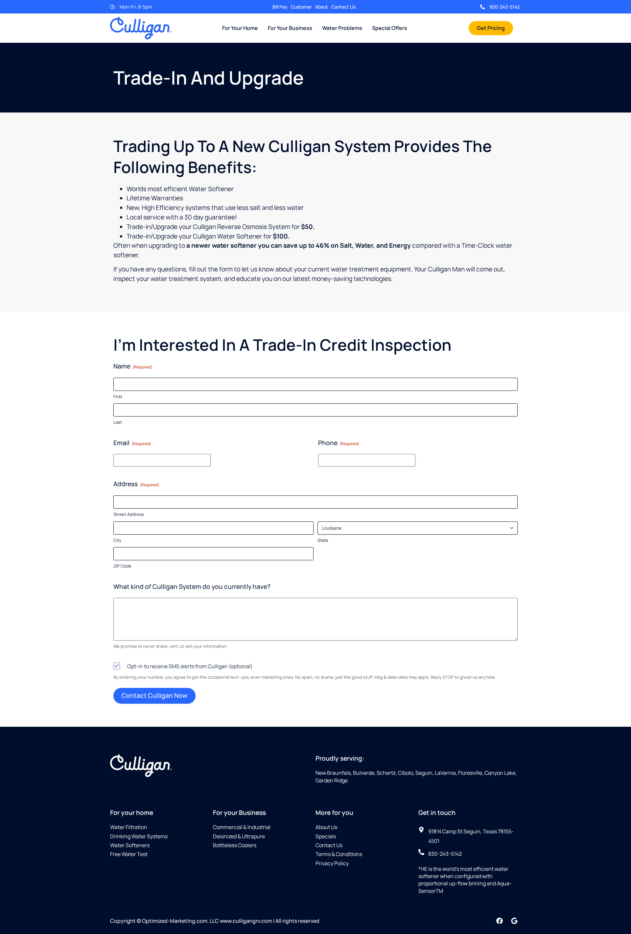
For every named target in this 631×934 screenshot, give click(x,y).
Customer (301, 7)
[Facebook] (499, 920)
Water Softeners (130, 845)
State (322, 540)
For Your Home (240, 28)
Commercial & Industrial (241, 827)
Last (117, 422)
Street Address (128, 514)
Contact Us (343, 7)
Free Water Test (129, 854)
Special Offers (389, 28)
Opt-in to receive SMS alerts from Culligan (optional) (190, 666)
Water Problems (342, 28)
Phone (338, 443)
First (117, 396)
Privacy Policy (332, 863)
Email (132, 443)
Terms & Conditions (339, 854)
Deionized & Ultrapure (239, 836)
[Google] (514, 920)
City (117, 540)
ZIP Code (122, 566)
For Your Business (290, 28)
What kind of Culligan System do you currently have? (191, 586)
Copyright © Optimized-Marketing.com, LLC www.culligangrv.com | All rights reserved (214, 920)
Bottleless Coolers (234, 845)
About (321, 7)
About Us (326, 827)
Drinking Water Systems (139, 836)
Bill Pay (280, 7)
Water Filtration (128, 827)
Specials (326, 836)
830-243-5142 (505, 7)
